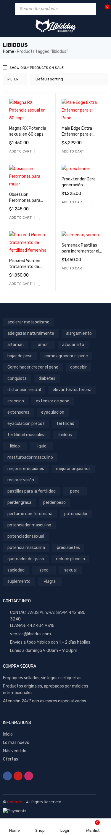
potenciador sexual (25, 536)
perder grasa (19, 502)
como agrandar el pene (66, 355)
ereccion (15, 401)
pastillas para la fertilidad (31, 491)
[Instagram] (28, 775)
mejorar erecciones (25, 468)
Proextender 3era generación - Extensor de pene (79, 185)
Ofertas (10, 759)
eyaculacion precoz (26, 423)
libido (15, 446)
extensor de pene (52, 401)
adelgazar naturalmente (30, 333)
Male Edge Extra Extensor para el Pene (77, 134)
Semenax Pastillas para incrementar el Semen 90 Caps (80, 251)
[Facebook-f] (7, 775)
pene (75, 491)
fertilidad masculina (26, 434)
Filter (13, 79)
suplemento (18, 581)
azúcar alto (73, 344)
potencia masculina (26, 547)
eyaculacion (52, 412)
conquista (17, 378)
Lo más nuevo (16, 742)
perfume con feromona (29, 513)
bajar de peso (20, 355)
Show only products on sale (36, 68)
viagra (50, 581)
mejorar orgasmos (73, 468)
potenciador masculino (29, 525)
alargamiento (79, 333)
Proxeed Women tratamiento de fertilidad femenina (27, 266)
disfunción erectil (24, 389)
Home (8, 51)
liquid (41, 446)
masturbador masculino (30, 457)
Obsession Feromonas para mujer (24, 200)
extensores (18, 412)
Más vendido (14, 750)
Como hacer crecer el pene (32, 367)
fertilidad (65, 423)
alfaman (15, 344)
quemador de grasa (25, 558)
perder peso (54, 502)
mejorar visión (20, 479)
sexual (70, 570)
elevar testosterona (72, 389)
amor (43, 344)
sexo (44, 570)
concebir (78, 367)
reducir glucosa (70, 558)
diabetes (46, 378)
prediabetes (68, 547)
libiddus (65, 434)
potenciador (76, 513)
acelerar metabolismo (28, 322)
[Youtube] (18, 775)
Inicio (8, 734)
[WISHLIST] (40, 151)
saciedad (16, 570)
